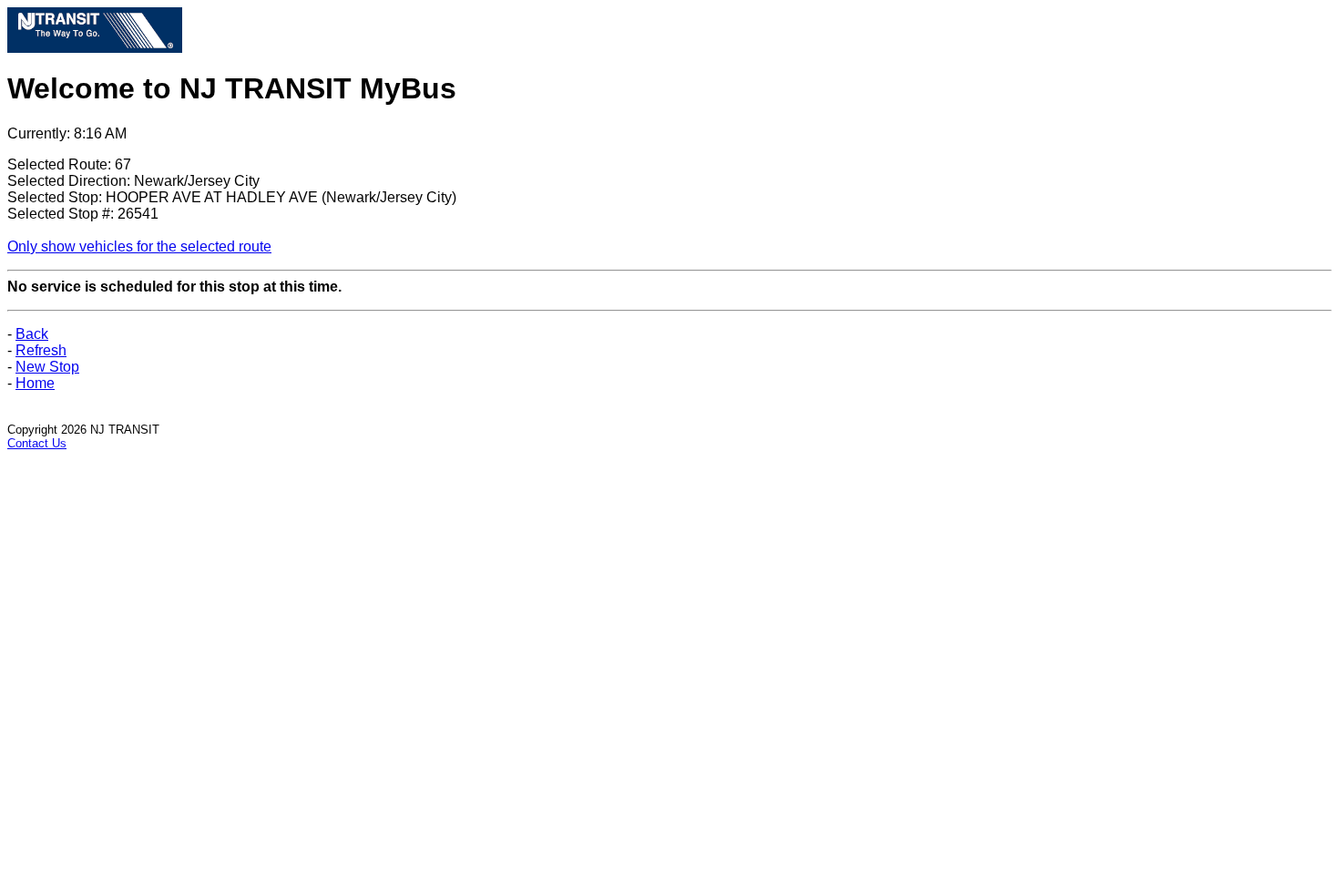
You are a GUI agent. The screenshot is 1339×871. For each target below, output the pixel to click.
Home (35, 383)
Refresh (40, 350)
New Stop (47, 366)
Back (31, 334)
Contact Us (36, 443)
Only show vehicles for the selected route (139, 246)
